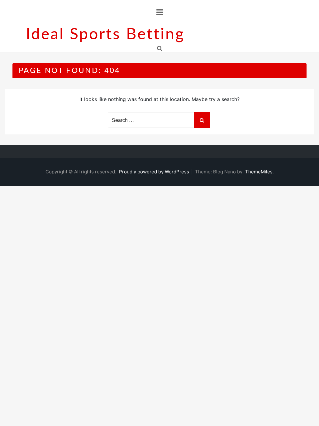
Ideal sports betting (105, 34)
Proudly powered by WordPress (154, 172)
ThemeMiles (259, 172)
